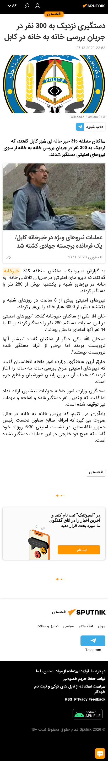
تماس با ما (44, 671)
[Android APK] (87, 715)
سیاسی (68, 626)
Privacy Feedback (89, 699)
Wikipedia (77, 117)
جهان (101, 626)
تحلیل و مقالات (47, 626)
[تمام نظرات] (100, 753)
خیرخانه (11, 272)
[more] (8, 257)
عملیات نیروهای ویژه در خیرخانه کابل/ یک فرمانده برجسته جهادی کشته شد (58, 242)
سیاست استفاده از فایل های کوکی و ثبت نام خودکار (69, 689)
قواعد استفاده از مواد (72, 671)
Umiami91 (95, 117)
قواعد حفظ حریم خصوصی (84, 679)
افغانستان (96, 472)
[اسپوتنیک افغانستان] (95, 8)
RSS (68, 699)
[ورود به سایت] (37, 6)
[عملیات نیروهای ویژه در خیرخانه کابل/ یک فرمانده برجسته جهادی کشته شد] (54, 196)
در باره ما (98, 671)
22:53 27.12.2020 (90, 48)
